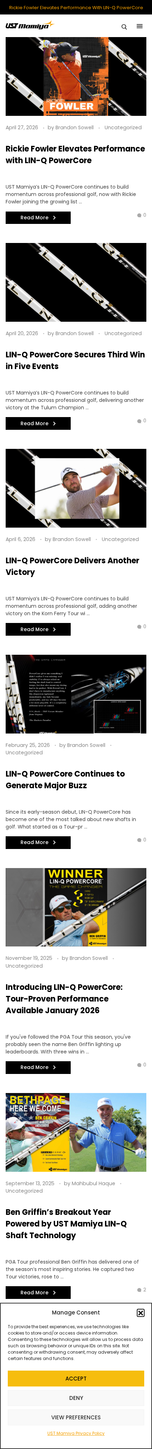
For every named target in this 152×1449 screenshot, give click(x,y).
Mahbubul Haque (94, 1183)
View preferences (76, 1417)
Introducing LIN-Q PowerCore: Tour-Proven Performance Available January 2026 (64, 999)
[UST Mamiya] (30, 24)
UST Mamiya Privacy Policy (76, 1433)
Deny (76, 1398)
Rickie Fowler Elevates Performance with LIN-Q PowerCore (76, 8)
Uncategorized (123, 127)
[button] (140, 1312)
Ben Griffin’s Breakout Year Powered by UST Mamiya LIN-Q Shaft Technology (66, 1224)
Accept (76, 1378)
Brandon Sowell (75, 127)
